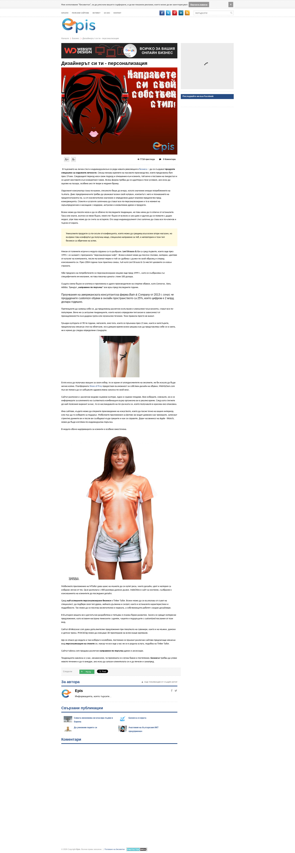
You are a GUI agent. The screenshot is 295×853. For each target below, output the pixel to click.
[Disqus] (119, 792)
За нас (107, 13)
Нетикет (96, 13)
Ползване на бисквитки (114, 849)
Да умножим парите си (85, 727)
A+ (67, 159)
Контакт (117, 13)
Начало (64, 13)
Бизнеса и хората (137, 718)
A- (73, 159)
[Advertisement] (207, 66)
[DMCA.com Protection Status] (136, 849)
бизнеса (143, 169)
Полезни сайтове (80, 13)
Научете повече (198, 4)
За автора (70, 682)
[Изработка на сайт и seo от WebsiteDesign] (119, 44)
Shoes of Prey (95, 386)
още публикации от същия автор (160, 682)
